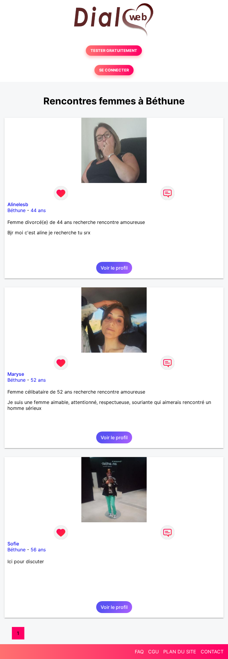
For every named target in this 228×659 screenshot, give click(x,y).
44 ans (38, 210)
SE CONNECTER (114, 70)
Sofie (13, 544)
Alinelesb (17, 204)
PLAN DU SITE (179, 652)
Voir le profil (114, 268)
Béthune (16, 210)
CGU (153, 652)
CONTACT (212, 652)
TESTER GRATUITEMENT (114, 50)
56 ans (38, 550)
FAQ (139, 652)
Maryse (15, 374)
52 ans (38, 380)
